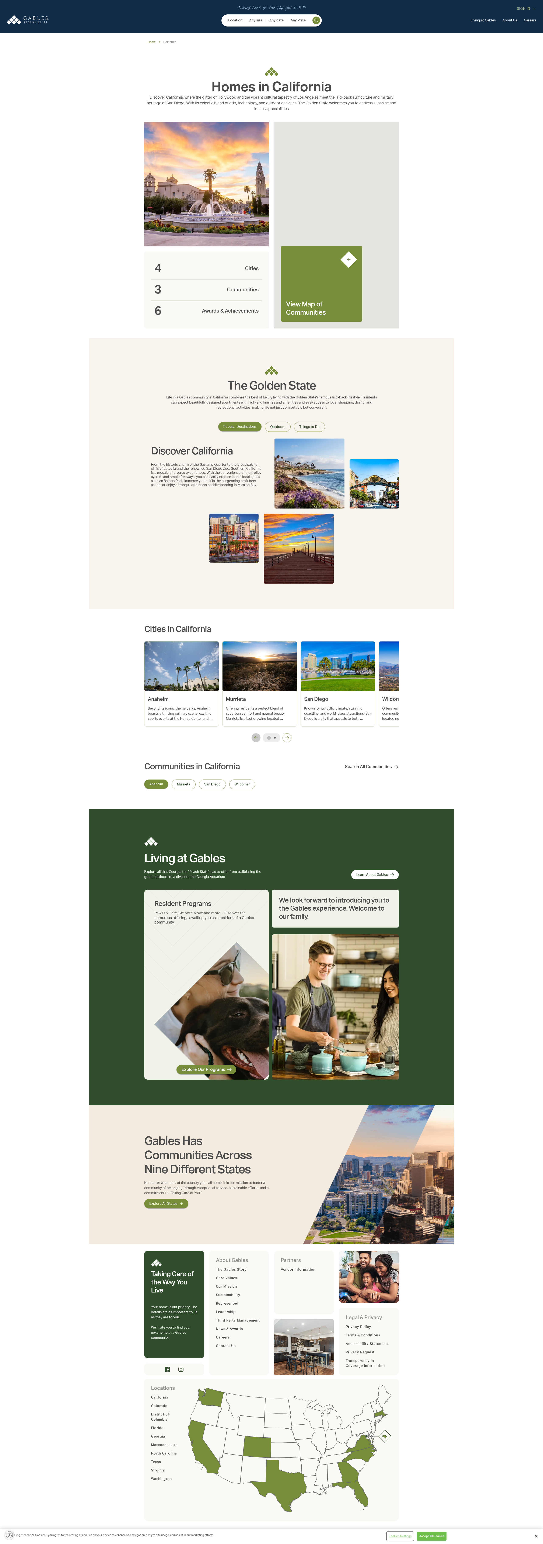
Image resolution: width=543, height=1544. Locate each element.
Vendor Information (298, 1269)
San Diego (212, 784)
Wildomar (242, 784)
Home (152, 42)
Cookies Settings (400, 1536)
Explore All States (163, 1203)
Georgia (158, 1436)
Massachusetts (164, 1445)
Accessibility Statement (367, 1344)
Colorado (159, 1406)
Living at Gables (483, 20)
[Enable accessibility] (9, 1535)
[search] (316, 20)
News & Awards (229, 1329)
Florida (157, 1428)
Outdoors (277, 427)
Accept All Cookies (431, 1536)
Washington (161, 1479)
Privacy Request (360, 1352)
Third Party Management (238, 1320)
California (159, 1397)
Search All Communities (368, 767)
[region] (271, 1536)
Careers (530, 20)
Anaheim (156, 784)
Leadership (226, 1312)
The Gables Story (231, 1269)
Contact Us (226, 1346)
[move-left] (256, 737)
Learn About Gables (372, 874)
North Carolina (164, 1453)
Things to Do (309, 427)
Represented (227, 1303)
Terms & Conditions (363, 1335)
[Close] (536, 1536)
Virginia (158, 1470)
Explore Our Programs (203, 1070)
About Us (509, 20)
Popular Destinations (239, 426)
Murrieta (183, 784)
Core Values (226, 1278)
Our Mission (226, 1286)
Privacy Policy (358, 1327)
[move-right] (287, 737)
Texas (156, 1462)
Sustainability (228, 1295)
